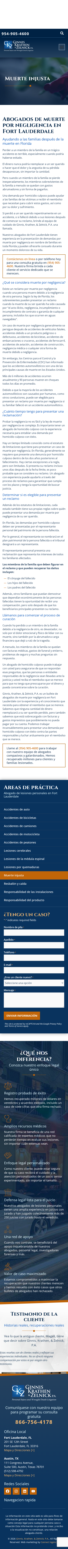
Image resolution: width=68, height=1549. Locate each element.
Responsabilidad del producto (24, 900)
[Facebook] (7, 1491)
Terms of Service (16, 1026)
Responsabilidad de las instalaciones (28, 892)
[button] (62, 33)
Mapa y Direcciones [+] (19, 1450)
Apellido (9, 939)
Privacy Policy (56, 1023)
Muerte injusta (14, 875)
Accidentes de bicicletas (20, 818)
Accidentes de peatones (20, 842)
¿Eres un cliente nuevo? (18, 977)
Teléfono (10, 952)
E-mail (8, 965)
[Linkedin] (24, 1491)
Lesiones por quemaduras (21, 867)
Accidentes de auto (17, 809)
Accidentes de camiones (20, 826)
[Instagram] (16, 1491)
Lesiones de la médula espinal (24, 859)
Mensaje (9, 990)
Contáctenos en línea (21, 259)
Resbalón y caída (15, 884)
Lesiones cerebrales (17, 850)
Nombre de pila (14, 927)
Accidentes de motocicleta (22, 834)
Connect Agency (49, 1542)
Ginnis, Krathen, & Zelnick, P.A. (32, 1538)
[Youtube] (33, 1491)
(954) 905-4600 (28, 748)
